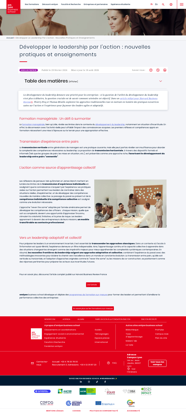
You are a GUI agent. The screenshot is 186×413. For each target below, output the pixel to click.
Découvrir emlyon (50, 4)
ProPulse (159, 329)
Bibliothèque (132, 329)
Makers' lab (131, 340)
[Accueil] (13, 7)
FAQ (114, 363)
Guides (98, 329)
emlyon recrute (149, 319)
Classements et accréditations (60, 329)
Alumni (81, 319)
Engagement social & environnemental (64, 334)
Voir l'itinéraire (132, 370)
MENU (180, 2)
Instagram (151, 70)
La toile (129, 345)
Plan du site (161, 338)
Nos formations (32, 4)
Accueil (10, 37)
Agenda (66, 319)
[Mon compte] (171, 4)
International (101, 342)
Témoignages (102, 334)
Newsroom (49, 319)
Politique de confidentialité (104, 411)
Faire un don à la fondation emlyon (112, 319)
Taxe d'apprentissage (134, 335)
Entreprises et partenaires (96, 4)
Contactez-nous (42, 363)
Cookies (77, 411)
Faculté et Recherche (71, 4)
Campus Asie (162, 334)
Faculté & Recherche (54, 342)
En (156, 4)
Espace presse (102, 338)
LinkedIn (165, 70)
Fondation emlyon (53, 346)
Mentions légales (54, 411)
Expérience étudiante (120, 4)
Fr (152, 4)
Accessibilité (133, 411)
